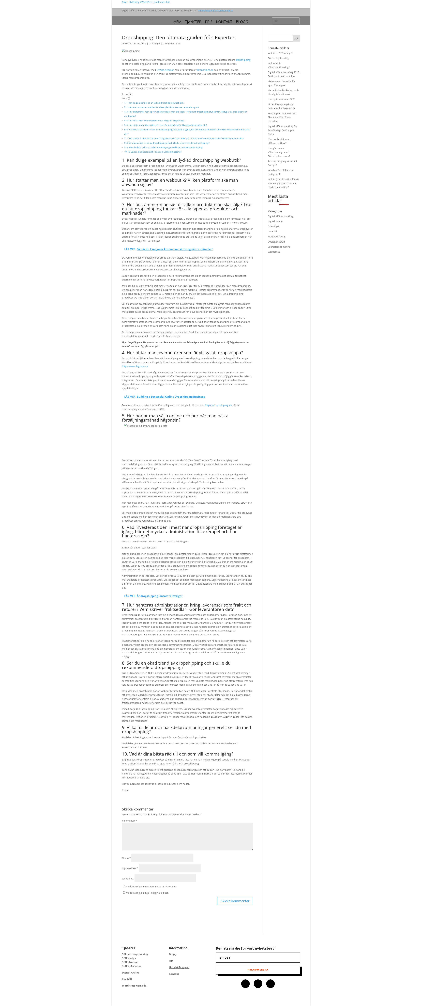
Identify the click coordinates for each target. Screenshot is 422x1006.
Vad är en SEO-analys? (280, 53)
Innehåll (272, 231)
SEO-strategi (129, 962)
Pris (208, 22)
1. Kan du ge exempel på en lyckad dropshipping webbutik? (155, 102)
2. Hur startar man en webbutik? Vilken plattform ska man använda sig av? (162, 107)
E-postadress (130, 868)
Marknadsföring (277, 236)
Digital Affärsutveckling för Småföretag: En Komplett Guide (282, 130)
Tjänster (193, 22)
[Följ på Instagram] (270, 983)
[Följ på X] (258, 983)
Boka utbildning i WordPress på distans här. (146, 2)
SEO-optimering (131, 966)
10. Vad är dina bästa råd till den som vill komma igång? (154, 151)
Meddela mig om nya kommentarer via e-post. (151, 886)
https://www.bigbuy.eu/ (135, 366)
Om (171, 960)
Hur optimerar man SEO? (281, 99)
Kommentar (129, 820)
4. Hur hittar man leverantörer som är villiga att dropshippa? (155, 120)
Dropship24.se (205, 69)
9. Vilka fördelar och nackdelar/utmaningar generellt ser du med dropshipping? (164, 147)
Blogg (242, 22)
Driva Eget (154, 43)
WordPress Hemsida (134, 985)
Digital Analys (275, 221)
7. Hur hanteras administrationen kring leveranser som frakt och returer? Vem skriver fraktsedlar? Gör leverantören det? (185, 138)
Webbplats (128, 878)
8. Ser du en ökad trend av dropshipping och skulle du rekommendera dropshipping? (168, 143)
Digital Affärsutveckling (280, 216)
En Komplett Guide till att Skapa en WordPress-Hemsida (282, 117)
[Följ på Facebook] (245, 983)
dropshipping (243, 59)
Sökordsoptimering (278, 58)
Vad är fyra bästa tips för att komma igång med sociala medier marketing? (283, 183)
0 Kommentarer (171, 43)
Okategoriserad (276, 241)
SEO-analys (129, 958)
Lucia (128, 43)
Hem (177, 22)
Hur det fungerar (179, 967)
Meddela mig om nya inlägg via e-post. (147, 892)
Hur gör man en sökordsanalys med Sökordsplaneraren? (279, 152)
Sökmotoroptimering (279, 246)
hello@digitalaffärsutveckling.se (215, 10)
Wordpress (274, 251)
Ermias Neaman (165, 69)
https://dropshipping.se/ (218, 405)
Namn (126, 858)
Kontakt (224, 22)
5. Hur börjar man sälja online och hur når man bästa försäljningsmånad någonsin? (166, 125)
